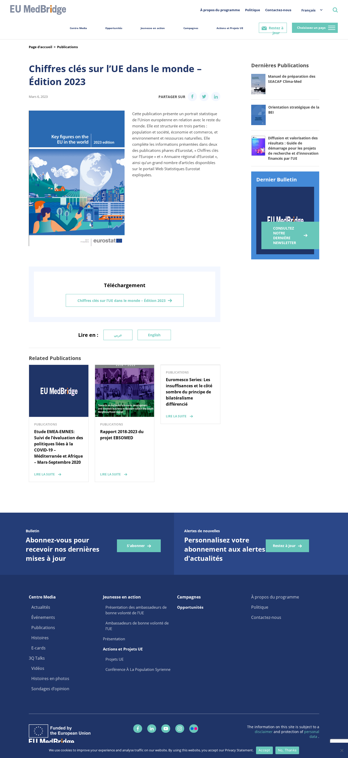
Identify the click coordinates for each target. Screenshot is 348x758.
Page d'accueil (40, 47)
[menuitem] (309, 10)
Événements (43, 617)
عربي (118, 335)
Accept (264, 750)
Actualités (40, 607)
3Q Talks (37, 658)
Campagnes (190, 28)
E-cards (38, 648)
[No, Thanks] (341, 750)
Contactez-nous (278, 10)
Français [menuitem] (308, 10)
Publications (67, 47)
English (154, 335)
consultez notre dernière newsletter (284, 235)
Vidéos (37, 668)
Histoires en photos (50, 678)
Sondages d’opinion (50, 688)
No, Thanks (287, 750)
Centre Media (78, 28)
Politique (252, 10)
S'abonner (136, 545)
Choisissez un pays (311, 27)
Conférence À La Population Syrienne (137, 669)
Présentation (114, 638)
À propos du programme (220, 10)
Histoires (40, 638)
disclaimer (264, 731)
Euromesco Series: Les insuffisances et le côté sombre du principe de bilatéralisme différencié (189, 392)
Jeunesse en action (153, 28)
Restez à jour (276, 29)
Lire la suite (44, 474)
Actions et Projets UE (230, 28)
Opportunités (113, 28)
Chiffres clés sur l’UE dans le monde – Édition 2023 (121, 300)
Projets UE (114, 659)
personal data (311, 734)
